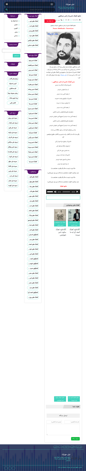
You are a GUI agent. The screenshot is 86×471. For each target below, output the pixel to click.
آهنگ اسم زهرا (33, 60)
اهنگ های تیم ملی (32, 21)
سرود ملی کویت (12, 185)
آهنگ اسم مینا (33, 99)
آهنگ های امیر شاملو (32, 254)
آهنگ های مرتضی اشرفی (32, 288)
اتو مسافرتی (12, 88)
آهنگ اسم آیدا (33, 133)
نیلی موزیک (63, 75)
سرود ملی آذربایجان (12, 137)
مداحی (16, 36)
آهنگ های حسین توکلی (32, 206)
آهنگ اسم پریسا (33, 142)
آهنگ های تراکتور (33, 40)
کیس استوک (12, 83)
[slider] (50, 192)
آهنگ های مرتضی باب (32, 201)
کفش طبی (13, 103)
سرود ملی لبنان (13, 181)
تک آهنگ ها (50, 21)
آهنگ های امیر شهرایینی (32, 278)
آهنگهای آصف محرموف (32, 259)
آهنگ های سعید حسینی (32, 273)
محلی (16, 32)
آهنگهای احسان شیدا (32, 235)
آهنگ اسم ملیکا (33, 152)
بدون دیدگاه (57, 20)
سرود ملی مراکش (13, 142)
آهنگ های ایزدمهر (33, 220)
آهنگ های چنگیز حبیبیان (32, 215)
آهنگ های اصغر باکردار (32, 244)
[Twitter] (6, 468)
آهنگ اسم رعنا (33, 104)
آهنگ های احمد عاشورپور (32, 230)
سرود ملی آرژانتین (13, 123)
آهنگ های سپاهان (32, 35)
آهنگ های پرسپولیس (32, 31)
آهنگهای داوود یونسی (32, 263)
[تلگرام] (9, 468)
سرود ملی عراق (13, 161)
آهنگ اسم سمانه (33, 94)
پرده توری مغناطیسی (12, 98)
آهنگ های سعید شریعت (32, 283)
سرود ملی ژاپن (13, 128)
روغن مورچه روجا (13, 93)
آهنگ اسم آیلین (33, 128)
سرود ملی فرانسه (13, 152)
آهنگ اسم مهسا (33, 80)
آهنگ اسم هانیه (33, 84)
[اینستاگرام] (13, 468)
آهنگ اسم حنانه (33, 123)
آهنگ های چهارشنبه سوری (32, 182)
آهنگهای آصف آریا (33, 292)
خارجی (16, 25)
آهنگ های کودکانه (33, 177)
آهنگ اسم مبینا (33, 157)
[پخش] (77, 192)
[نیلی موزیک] (78, 6)
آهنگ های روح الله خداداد (32, 297)
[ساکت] (55, 192)
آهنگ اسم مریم (33, 70)
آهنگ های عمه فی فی (32, 225)
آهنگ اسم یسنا (33, 118)
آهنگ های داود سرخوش (32, 249)
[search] (6, 9)
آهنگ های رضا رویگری (32, 186)
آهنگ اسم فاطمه (33, 65)
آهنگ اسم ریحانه (33, 89)
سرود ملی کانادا (12, 166)
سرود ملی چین (13, 171)
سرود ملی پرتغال (12, 147)
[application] (63, 192)
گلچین (16, 28)
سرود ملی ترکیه (12, 132)
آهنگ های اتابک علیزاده (32, 191)
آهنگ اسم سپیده (33, 147)
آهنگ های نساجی (33, 45)
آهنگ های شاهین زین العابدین (32, 210)
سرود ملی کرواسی (13, 156)
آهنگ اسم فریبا (33, 113)
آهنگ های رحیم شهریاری (32, 239)
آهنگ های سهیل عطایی (32, 196)
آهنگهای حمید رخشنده (32, 268)
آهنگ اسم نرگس (33, 137)
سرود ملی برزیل (12, 118)
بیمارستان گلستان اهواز (12, 79)
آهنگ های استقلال (32, 26)
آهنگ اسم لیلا (33, 75)
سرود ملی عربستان (12, 176)
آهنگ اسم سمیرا (33, 109)
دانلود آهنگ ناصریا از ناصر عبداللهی (69, 16)
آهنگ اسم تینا (33, 162)
